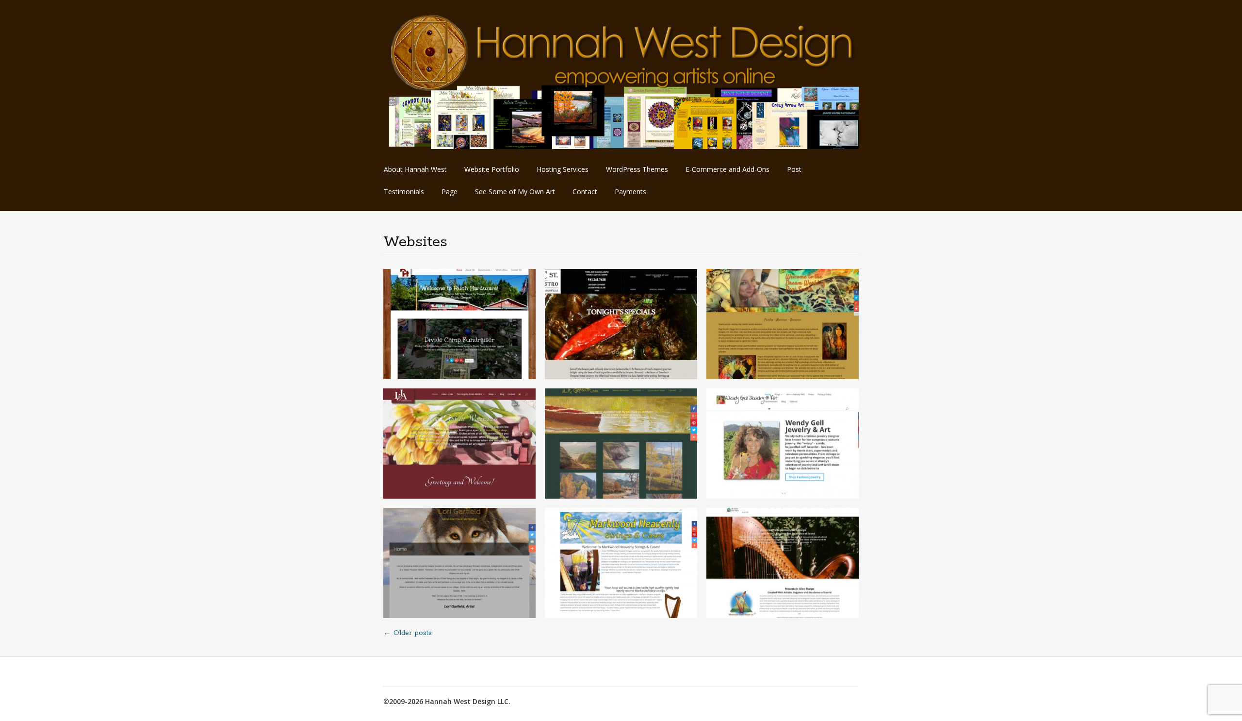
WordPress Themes (637, 169)
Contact (584, 191)
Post (794, 169)
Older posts (407, 633)
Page (449, 191)
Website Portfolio (491, 169)
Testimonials (404, 191)
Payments (630, 191)
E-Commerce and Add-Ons (727, 169)
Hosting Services (562, 169)
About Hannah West (415, 169)
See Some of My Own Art (515, 191)
